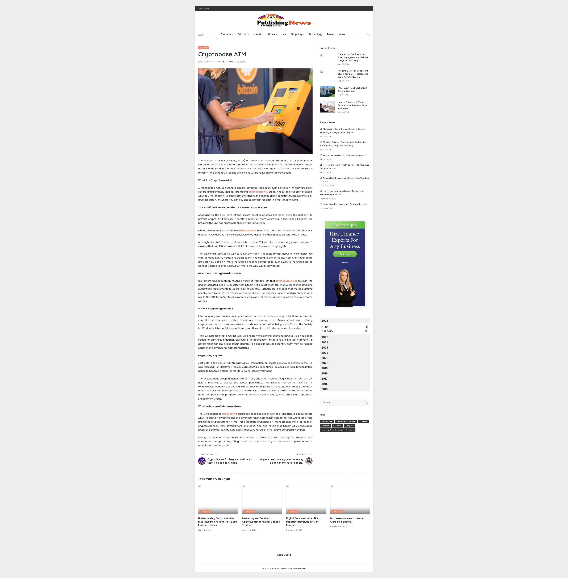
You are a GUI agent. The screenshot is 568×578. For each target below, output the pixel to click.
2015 (324, 389)
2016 (324, 384)
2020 (324, 363)
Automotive (327, 421)
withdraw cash (246, 230)
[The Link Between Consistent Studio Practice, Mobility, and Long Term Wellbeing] (327, 75)
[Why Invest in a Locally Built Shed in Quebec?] (327, 91)
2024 (324, 342)
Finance (203, 48)
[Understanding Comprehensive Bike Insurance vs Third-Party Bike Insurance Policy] (218, 499)
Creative (363, 421)
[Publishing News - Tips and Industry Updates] (284, 20)
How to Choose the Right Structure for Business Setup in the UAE (353, 105)
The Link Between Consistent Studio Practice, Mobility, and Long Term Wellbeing (353, 73)
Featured (337, 426)
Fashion (325, 426)
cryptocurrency (258, 192)
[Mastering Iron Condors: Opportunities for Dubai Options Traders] (262, 499)
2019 (324, 368)
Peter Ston (228, 62)
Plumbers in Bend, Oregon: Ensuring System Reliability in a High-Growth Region (353, 57)
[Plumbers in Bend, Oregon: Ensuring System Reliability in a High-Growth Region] (327, 59)
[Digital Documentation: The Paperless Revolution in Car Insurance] (306, 499)
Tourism (350, 430)
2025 (324, 337)
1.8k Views (207, 62)
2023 (324, 347)
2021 (324, 358)
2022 (324, 352)
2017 (324, 378)
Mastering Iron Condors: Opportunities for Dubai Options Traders (261, 522)
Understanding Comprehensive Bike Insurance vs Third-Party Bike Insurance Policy (218, 522)
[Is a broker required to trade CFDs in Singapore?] (350, 499)
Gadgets (349, 426)
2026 (324, 320)
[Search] (368, 34)
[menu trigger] (202, 34)
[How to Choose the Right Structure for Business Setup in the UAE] (327, 106)
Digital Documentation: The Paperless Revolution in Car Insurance (302, 522)
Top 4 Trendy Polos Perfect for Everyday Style (345, 204)
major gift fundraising (332, 430)
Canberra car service (346, 421)
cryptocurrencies (286, 281)
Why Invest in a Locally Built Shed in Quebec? (345, 155)
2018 (324, 373)
